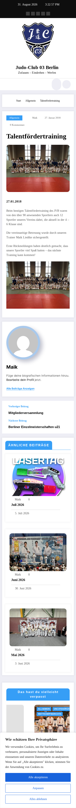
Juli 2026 (17, 504)
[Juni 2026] (38, 551)
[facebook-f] (28, 14)
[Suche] (56, 84)
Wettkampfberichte (23, 714)
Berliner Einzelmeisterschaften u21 (34, 427)
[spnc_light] (66, 84)
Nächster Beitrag (17, 420)
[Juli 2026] (38, 476)
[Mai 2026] (38, 626)
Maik (34, 118)
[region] (38, 770)
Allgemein (14, 118)
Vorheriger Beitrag (18, 406)
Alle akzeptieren (38, 777)
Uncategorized (36, 709)
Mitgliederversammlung (25, 413)
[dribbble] (38, 14)
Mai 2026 (17, 655)
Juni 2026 (18, 580)
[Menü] (7, 84)
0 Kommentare (17, 125)
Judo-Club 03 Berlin (37, 67)
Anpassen (38, 788)
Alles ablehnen (38, 799)
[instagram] (43, 14)
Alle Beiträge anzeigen (20, 388)
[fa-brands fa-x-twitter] (33, 14)
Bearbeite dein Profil (20, 379)
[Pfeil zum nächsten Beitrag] (66, 426)
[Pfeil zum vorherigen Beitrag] (66, 409)
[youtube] (48, 14)
